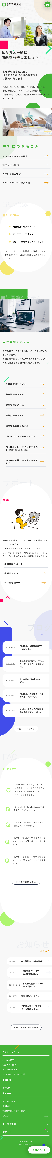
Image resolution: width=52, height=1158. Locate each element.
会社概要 (6, 1106)
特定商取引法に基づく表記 (14, 1110)
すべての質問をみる (26, 881)
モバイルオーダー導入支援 (14, 1074)
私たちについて (9, 1101)
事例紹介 (6, 1087)
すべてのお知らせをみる (26, 1027)
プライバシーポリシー (26, 1141)
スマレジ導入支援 (10, 1069)
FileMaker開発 (8, 1060)
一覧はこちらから (26, 728)
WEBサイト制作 (9, 1065)
